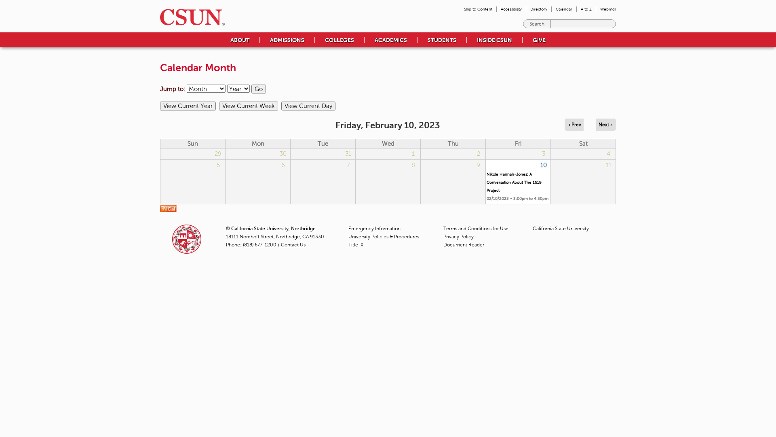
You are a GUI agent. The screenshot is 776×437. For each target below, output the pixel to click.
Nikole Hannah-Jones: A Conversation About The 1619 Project (514, 182)
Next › (605, 124)
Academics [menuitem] (391, 40)
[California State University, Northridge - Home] (190, 17)
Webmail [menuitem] (608, 9)
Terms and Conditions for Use (475, 228)
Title (355, 245)
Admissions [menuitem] (287, 40)
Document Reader (463, 245)
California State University (561, 228)
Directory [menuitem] (538, 9)
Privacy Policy (458, 237)
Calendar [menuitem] (564, 9)
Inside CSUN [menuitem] (494, 40)
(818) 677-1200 (259, 245)
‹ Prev (575, 124)
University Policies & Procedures (383, 237)
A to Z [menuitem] (586, 9)
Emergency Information (374, 228)
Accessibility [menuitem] (511, 9)
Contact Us (293, 245)
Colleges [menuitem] (339, 40)
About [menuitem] (239, 40)
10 (543, 165)
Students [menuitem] (442, 40)
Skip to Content (478, 9)
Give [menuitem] (539, 40)
